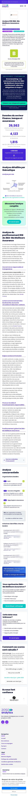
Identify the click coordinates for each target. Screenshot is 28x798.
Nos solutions (5, 741)
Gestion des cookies (7, 764)
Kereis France (17, 326)
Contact (3, 748)
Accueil (3, 738)
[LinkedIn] (2, 722)
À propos (3, 746)
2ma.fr (4, 25)
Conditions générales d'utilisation (11, 762)
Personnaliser (14, 794)
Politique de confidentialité (9, 759)
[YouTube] (6, 722)
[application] (14, 185)
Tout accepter (14, 788)
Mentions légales (6, 756)
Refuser (14, 791)
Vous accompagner (7, 743)
